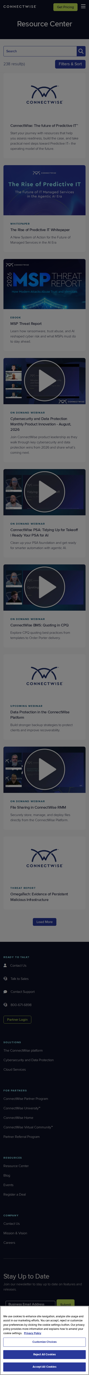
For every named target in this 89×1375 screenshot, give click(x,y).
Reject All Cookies (44, 1354)
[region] (44, 1340)
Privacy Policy (32, 1333)
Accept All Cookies (44, 1367)
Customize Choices (44, 1342)
